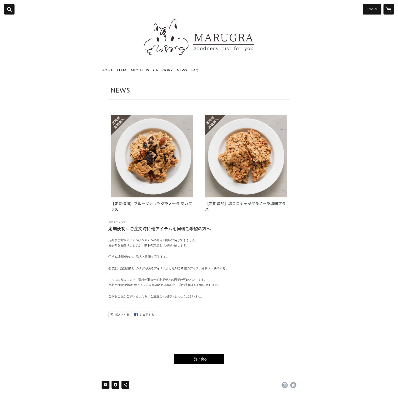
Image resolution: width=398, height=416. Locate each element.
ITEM (121, 70)
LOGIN (372, 9)
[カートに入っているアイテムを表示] (388, 9)
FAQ (195, 70)
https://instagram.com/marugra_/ (285, 385)
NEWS (182, 70)
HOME (107, 70)
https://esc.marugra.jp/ (293, 385)
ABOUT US (140, 70)
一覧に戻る (199, 359)
